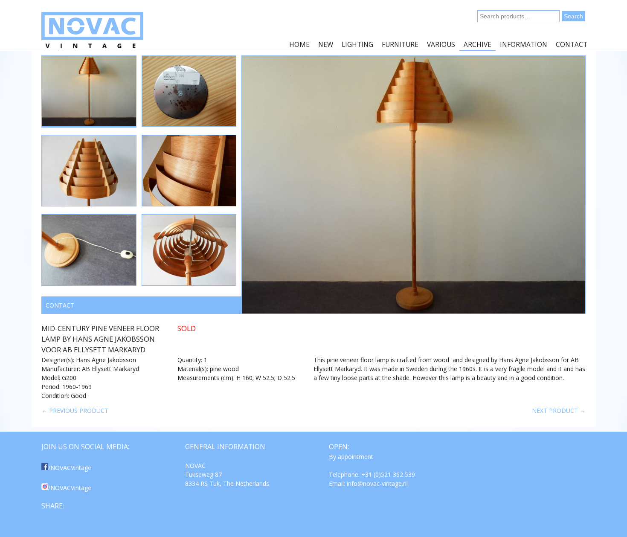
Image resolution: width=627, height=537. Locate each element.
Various (441, 44)
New (325, 44)
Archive (477, 44)
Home (299, 44)
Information (523, 44)
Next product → (559, 410)
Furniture (400, 44)
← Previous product (74, 410)
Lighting (357, 44)
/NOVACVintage (69, 468)
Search (573, 16)
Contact (571, 44)
